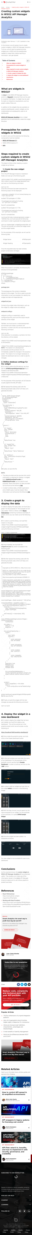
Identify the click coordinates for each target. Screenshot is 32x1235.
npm (4, 145)
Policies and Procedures (9, 1227)
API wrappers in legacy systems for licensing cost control (15, 1121)
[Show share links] (27, 1100)
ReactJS (10, 97)
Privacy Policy (25, 1225)
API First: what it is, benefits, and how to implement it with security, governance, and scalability (15, 1151)
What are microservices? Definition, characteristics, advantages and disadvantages (14, 1026)
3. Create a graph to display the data (16, 73)
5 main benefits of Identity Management (15, 1031)
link (21, 485)
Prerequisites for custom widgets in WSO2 (16, 66)
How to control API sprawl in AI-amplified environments (14, 1093)
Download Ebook (9, 929)
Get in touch (15, 1004)
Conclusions (9, 77)
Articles (8, 7)
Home (2, 7)
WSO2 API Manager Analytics (10, 117)
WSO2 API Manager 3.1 (10, 140)
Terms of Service (21, 1227)
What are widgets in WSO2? (13, 63)
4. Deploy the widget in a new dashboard (17, 75)
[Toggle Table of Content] (27, 60)
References (9, 79)
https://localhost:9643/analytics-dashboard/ (14, 732)
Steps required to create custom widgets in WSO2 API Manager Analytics (17, 70)
